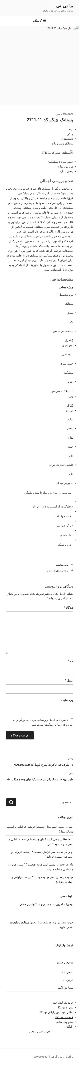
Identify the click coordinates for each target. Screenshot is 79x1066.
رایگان (69, 1026)
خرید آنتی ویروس (39, 1031)
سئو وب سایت (64, 1021)
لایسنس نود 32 (64, 1017)
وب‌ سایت (67, 700)
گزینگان (37, 20)
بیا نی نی (64, 5)
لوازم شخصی (62, 565)
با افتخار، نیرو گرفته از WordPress (53, 1056)
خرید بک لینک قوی (62, 1002)
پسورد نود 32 (65, 1007)
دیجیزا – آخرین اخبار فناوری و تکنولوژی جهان (46, 904)
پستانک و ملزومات (60, 570)
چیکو (49, 570)
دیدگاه (68, 607)
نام (70, 660)
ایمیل (69, 680)
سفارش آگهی (65, 987)
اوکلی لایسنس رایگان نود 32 (56, 1012)
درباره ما (68, 979)
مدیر (58, 114)
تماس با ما (67, 972)
